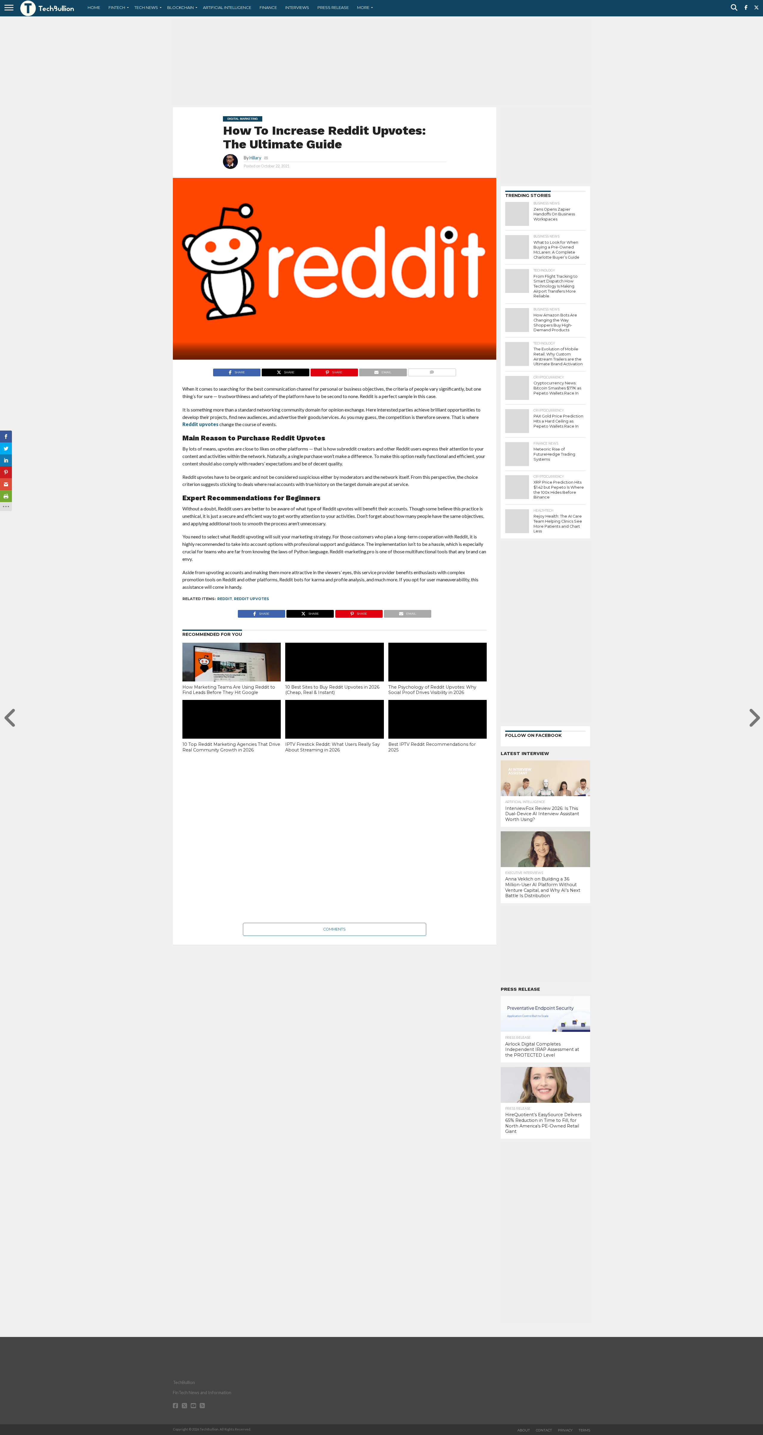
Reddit (224, 599)
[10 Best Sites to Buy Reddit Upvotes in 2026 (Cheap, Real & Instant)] (334, 672)
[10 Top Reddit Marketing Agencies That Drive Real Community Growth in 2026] (231, 729)
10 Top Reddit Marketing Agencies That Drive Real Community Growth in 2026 (231, 747)
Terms (584, 1430)
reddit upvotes (251, 599)
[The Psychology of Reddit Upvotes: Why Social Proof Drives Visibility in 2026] (437, 672)
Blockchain (180, 7)
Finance (268, 7)
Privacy (565, 1430)
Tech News (146, 7)
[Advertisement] (381, 61)
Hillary (255, 157)
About (523, 1430)
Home (94, 7)
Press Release (333, 7)
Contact (544, 1430)
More (363, 7)
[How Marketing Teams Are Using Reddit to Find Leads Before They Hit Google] (231, 672)
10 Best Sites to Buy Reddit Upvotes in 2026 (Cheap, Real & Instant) (332, 689)
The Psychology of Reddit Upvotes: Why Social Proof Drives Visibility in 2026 (432, 689)
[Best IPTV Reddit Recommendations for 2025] (437, 729)
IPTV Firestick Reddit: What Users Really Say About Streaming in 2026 (332, 747)
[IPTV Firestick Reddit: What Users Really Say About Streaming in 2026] (334, 729)
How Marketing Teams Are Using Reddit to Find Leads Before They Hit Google (228, 689)
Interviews (297, 7)
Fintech (116, 7)
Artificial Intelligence (227, 7)
